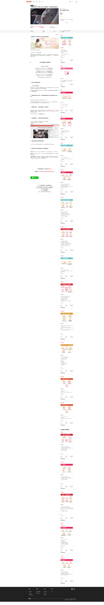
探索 (39, 1)
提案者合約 (38, 593)
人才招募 (30, 593)
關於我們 (30, 591)
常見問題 (45, 591)
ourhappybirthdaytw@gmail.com (51, 111)
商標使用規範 (31, 594)
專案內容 (31, 31)
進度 (43, 31)
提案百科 (45, 594)
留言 (54, 31)
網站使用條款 (38, 591)
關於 (34, 1)
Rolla (52, 591)
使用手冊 (45, 593)
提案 (36, 1)
